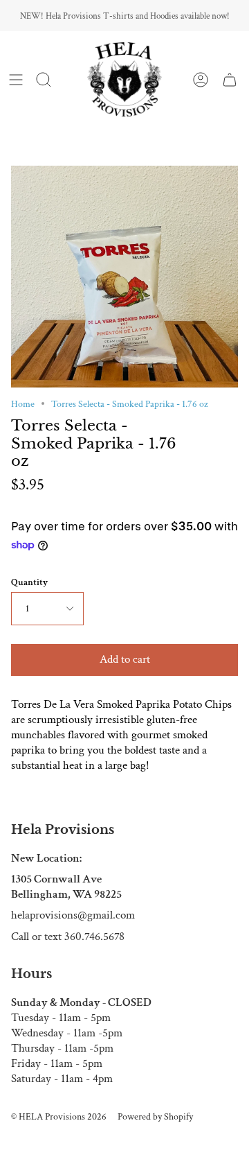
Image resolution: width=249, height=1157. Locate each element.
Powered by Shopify (155, 1116)
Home (23, 403)
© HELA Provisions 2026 (59, 1116)
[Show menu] (16, 79)
